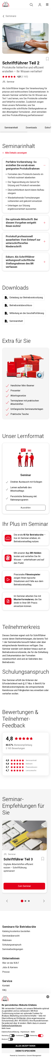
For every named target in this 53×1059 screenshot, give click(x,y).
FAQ (4, 990)
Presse (6, 972)
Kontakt (6, 985)
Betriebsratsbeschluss (20, 305)
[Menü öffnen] (47, 4)
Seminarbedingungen (12, 949)
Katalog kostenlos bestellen (16, 931)
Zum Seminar (24, 886)
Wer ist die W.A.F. (10, 963)
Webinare (7, 940)
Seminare (11, 16)
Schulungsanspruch (11, 944)
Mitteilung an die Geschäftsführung (26, 313)
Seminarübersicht (11, 935)
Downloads (31, 127)
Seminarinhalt (11, 127)
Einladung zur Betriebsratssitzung (26, 297)
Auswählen (26, 508)
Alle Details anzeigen (16, 152)
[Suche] (31, 5)
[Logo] (5, 4)
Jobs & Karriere (10, 967)
